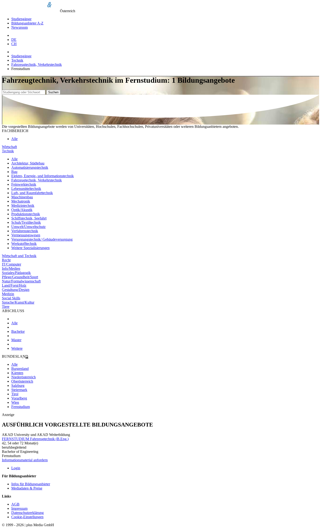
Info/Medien (11, 268)
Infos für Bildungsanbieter (30, 484)
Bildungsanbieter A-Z (27, 23)
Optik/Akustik (21, 210)
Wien (15, 402)
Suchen (53, 92)
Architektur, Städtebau (27, 163)
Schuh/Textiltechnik (26, 222)
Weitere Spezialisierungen (30, 248)
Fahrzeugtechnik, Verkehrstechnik (36, 65)
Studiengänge (21, 19)
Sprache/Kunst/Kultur (18, 302)
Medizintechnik (22, 206)
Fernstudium (20, 407)
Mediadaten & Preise (26, 488)
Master (16, 340)
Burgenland (20, 369)
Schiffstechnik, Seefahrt (29, 218)
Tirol (14, 394)
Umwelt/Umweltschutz (28, 227)
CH (14, 44)
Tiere (5, 307)
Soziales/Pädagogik (16, 273)
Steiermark (19, 390)
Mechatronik (20, 201)
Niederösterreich (23, 377)
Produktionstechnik (25, 214)
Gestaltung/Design (15, 290)
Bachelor (18, 331)
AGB (15, 504)
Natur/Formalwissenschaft (21, 281)
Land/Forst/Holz (14, 285)
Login (15, 468)
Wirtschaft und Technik (19, 256)
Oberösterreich (22, 381)
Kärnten (17, 373)
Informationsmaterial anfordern (25, 460)
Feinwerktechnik (23, 184)
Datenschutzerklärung (27, 513)
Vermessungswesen (25, 235)
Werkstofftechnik (24, 244)
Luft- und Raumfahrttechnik (32, 193)
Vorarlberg (19, 398)
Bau (14, 172)
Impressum (19, 508)
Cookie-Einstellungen (27, 517)
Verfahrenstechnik (24, 231)
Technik (17, 60)
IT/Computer (11, 264)
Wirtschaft (9, 147)
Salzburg (17, 386)
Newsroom (19, 27)
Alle (14, 139)
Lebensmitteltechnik (26, 189)
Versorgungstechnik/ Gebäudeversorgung (42, 239)
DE (13, 40)
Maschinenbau (22, 197)
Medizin (8, 294)
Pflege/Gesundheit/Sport (20, 277)
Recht (6, 260)
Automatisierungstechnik (29, 167)
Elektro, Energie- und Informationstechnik (42, 176)
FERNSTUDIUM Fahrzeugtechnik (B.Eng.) (35, 439)
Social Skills (11, 298)
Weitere (17, 348)
